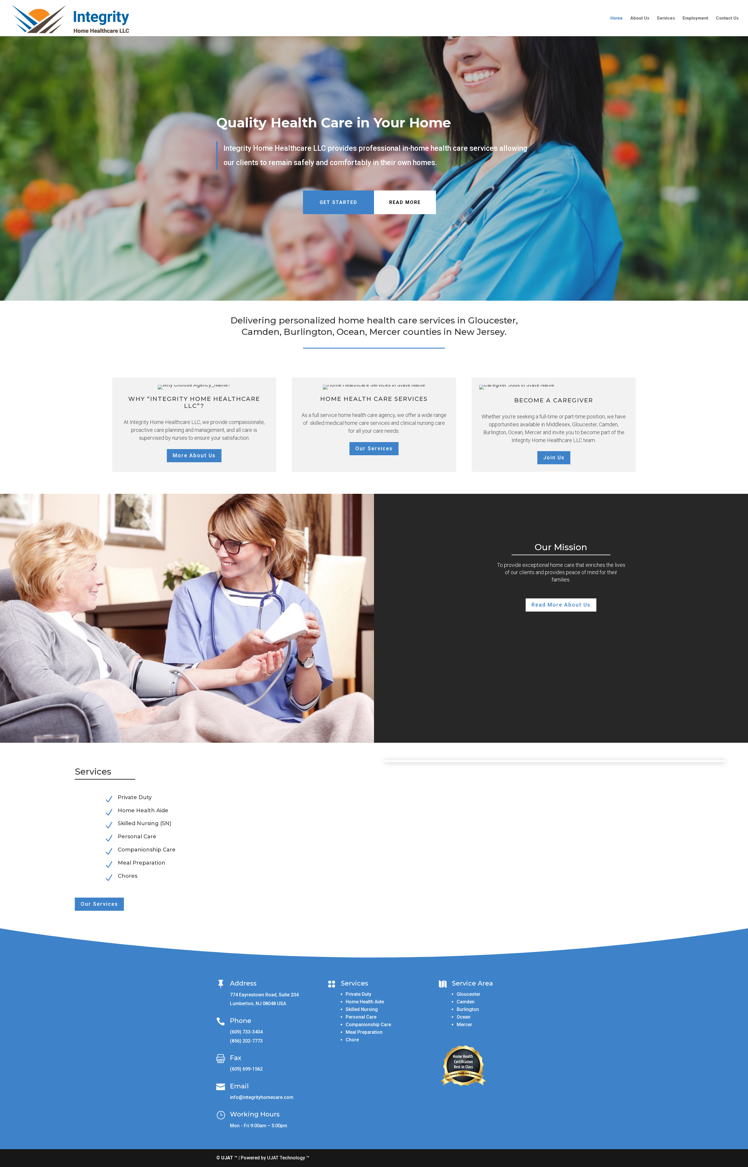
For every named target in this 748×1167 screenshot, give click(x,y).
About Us (639, 18)
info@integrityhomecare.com (261, 1097)
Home (616, 18)
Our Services (374, 448)
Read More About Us (561, 605)
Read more (405, 202)
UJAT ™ (229, 1158)
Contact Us (727, 18)
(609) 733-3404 (246, 1032)
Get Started (338, 202)
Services (666, 18)
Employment (695, 18)
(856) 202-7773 (246, 1041)
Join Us (554, 457)
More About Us (194, 455)
